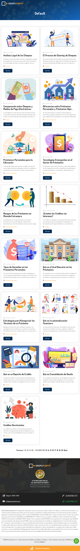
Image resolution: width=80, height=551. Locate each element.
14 (48, 450)
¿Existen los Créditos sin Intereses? (55, 215)
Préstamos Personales (50, 119)
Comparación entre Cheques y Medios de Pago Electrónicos (18, 107)
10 (40, 450)
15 (50, 450)
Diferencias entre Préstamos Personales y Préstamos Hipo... (58, 107)
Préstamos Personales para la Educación (18, 161)
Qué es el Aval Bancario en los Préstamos (57, 268)
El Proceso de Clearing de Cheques (60, 55)
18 (57, 450)
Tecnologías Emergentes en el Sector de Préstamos (57, 161)
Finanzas (47, 334)
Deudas (47, 385)
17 (55, 450)
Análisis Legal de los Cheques (17, 55)
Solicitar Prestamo (42, 548)
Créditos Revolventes (13, 425)
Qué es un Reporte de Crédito (17, 374)
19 (59, 450)
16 (53, 450)
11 (41, 450)
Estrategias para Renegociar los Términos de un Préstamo (19, 322)
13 (46, 450)
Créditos (47, 227)
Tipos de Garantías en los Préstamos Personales (15, 268)
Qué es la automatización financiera (55, 322)
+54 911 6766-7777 (71, 496)
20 (62, 450)
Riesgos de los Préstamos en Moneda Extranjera (17, 215)
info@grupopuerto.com (13, 501)
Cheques (7, 66)
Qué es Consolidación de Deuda (58, 374)
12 (44, 450)
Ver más (8, 70)
